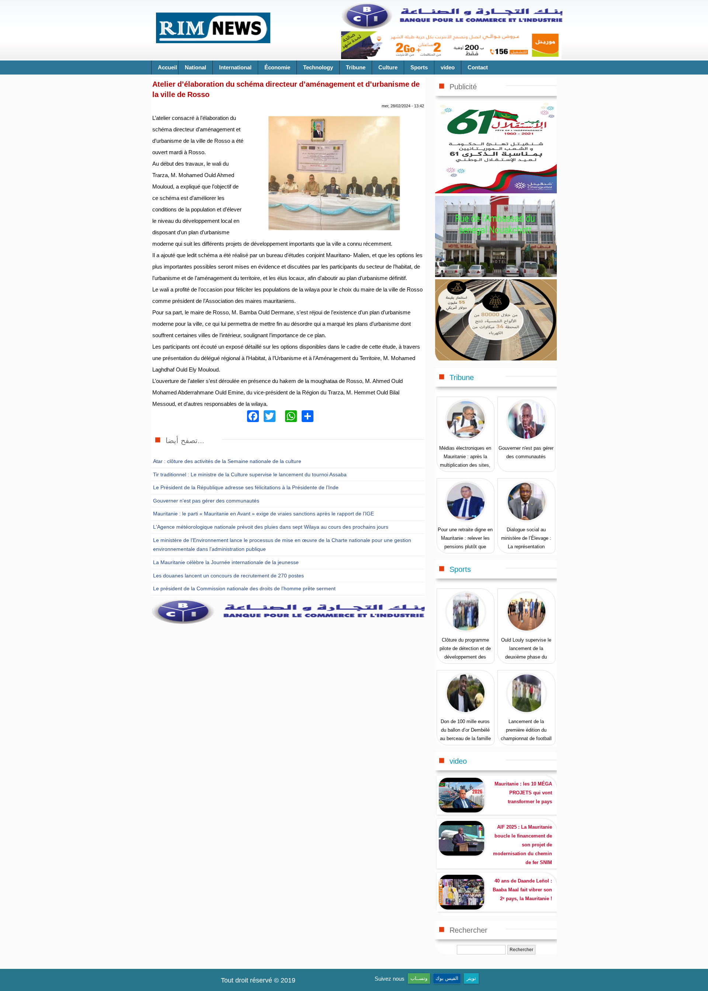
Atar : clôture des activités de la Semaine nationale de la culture (227, 461)
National (195, 67)
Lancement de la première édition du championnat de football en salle (526, 734)
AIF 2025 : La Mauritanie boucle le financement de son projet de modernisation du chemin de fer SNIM (522, 844)
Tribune (355, 67)
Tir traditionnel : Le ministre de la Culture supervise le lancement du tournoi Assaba (250, 474)
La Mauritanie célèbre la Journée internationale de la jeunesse (226, 562)
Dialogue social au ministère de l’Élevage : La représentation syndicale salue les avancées (526, 546)
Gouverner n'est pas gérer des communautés (206, 501)
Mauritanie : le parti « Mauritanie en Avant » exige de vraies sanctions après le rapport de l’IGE (263, 514)
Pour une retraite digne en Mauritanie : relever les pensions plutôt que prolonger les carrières (465, 542)
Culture (388, 67)
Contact (478, 67)
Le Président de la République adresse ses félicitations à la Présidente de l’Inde (246, 487)
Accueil (167, 67)
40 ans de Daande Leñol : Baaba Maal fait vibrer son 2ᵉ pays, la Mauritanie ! (522, 889)
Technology (318, 67)
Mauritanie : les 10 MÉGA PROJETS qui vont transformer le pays (523, 792)
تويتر (471, 978)
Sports (419, 67)
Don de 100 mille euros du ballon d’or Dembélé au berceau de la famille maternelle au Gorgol (465, 734)
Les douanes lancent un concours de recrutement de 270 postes (228, 576)
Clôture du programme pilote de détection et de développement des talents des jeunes (465, 652)
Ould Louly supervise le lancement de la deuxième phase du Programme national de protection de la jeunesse (526, 657)
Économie (277, 67)
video (448, 67)
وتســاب (418, 978)
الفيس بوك (446, 978)
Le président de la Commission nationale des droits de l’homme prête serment (244, 588)
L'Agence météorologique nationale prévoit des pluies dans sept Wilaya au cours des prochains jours (270, 527)
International (235, 67)
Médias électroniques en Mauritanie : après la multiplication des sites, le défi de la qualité (465, 460)
